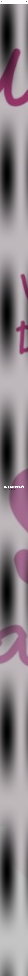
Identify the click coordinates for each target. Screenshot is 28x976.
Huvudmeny (3, 1)
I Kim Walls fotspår (14, 487)
